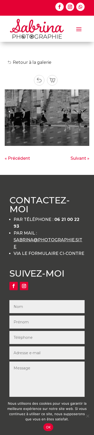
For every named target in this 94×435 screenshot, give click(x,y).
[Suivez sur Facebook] (59, 7)
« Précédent (17, 158)
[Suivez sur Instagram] (70, 7)
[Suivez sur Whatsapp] (80, 7)
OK (48, 427)
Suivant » (79, 158)
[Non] (87, 416)
